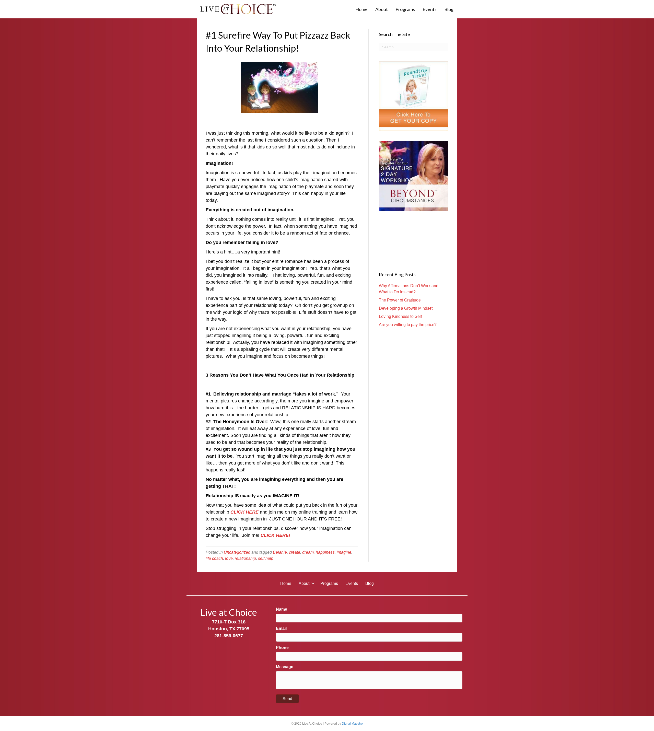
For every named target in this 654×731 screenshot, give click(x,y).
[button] (313, 583)
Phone (282, 647)
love (229, 558)
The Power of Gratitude (400, 300)
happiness (325, 552)
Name (281, 609)
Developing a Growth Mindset (406, 308)
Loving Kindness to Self (400, 316)
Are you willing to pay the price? (408, 324)
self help (265, 558)
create (294, 552)
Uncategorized (237, 552)
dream (308, 552)
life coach (214, 558)
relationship (245, 558)
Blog (448, 9)
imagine (344, 552)
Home (361, 9)
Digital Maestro (352, 723)
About (381, 9)
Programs (405, 9)
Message (284, 667)
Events (430, 9)
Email (281, 628)
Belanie (280, 552)
